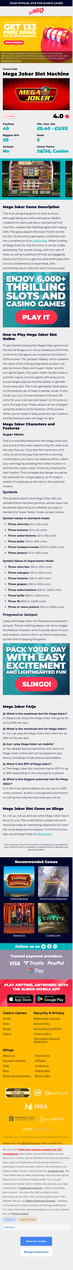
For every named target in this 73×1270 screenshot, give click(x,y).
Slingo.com (44, 834)
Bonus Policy (42, 1023)
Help (6, 1065)
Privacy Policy (42, 1033)
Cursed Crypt (53, 935)
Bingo (7, 1028)
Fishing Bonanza (19, 898)
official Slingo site (30, 1143)
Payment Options (14, 1060)
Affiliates (40, 1060)
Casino (7, 1033)
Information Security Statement (47, 1040)
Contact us (42, 1065)
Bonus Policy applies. (11, 61)
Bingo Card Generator (17, 1076)
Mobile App (42, 1070)
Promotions (42, 1055)
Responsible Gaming (47, 1018)
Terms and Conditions (48, 1028)
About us (8, 1055)
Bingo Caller (42, 1076)
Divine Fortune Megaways (53, 898)
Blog (6, 1070)
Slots (6, 1023)
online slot (40, 240)
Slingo (7, 1018)
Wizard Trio (19, 935)
